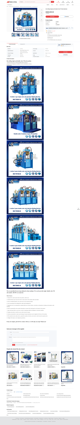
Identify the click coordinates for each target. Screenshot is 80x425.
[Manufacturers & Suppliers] (12, 2)
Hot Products (17, 418)
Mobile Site (60, 418)
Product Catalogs (19, 391)
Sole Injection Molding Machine (36, 413)
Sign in (72, 2)
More (7, 415)
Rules (73, 4)
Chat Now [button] (67, 16)
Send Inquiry (52, 16)
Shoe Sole (8, 393)
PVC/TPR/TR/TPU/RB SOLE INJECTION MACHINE (14, 397)
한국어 (47, 419)
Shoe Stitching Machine (10, 406)
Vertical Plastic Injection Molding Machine (25, 413)
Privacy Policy (54, 421)
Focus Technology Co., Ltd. (34, 421)
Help (56, 4)
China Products (22, 418)
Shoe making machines (26, 395)
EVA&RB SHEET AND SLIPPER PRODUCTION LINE (64, 397)
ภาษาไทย (55, 419)
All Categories (10, 4)
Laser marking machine (60, 393)
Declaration (49, 421)
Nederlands (41, 419)
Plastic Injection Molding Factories (12, 411)
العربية (45, 419)
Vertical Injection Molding (54, 411)
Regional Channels (51, 418)
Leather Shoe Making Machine (30, 406)
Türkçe (58, 419)
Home (7, 6)
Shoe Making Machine (35, 6)
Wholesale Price (41, 418)
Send (13, 344)
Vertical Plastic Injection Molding (12, 413)
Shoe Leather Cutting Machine (44, 393)
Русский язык (31, 419)
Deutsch (38, 419)
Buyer (52, 4)
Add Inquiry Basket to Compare (25, 38)
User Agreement (45, 421)
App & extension (62, 4)
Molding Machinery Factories (44, 411)
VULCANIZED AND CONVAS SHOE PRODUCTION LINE (31, 397)
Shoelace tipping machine (27, 393)
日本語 (50, 419)
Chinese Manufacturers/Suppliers (29, 418)
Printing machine (42, 395)
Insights (63, 418)
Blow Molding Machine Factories (33, 411)
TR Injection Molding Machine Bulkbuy (48, 413)
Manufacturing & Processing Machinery (14, 6)
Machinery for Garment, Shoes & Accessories (25, 6)
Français (28, 419)
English (18, 419)
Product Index (56, 418)
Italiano (35, 419)
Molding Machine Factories (23, 411)
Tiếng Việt (61, 419)
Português (24, 419)
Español (21, 419)
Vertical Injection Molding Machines (64, 411)
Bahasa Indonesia (65, 419)
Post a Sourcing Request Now (32, 344)
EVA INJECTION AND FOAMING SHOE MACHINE (64, 395)
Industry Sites (46, 418)
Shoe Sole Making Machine (20, 406)
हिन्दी (52, 419)
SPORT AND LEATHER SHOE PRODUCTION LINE (47, 397)
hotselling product (9, 395)
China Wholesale (36, 418)
